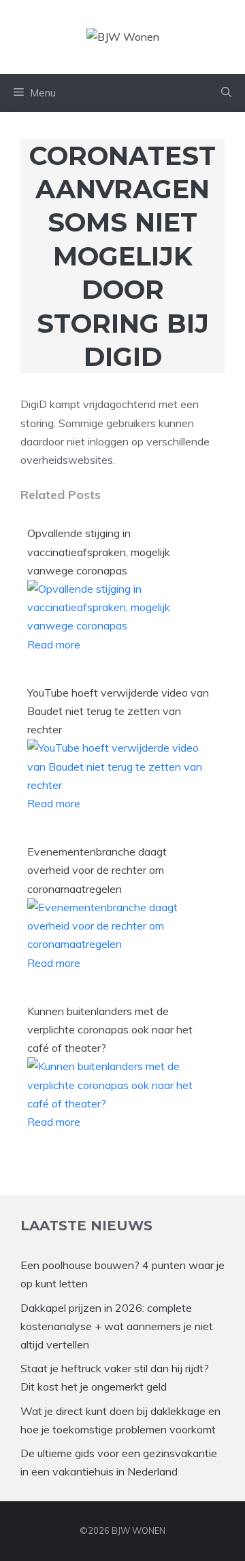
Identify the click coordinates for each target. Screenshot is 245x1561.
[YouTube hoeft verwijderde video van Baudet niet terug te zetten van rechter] (119, 785)
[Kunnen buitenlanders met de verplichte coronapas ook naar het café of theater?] (119, 1103)
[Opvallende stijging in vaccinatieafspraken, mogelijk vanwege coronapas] (119, 625)
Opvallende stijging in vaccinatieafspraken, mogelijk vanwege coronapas (98, 551)
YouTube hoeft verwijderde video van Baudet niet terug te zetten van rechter (118, 711)
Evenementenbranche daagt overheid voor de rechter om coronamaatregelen (97, 870)
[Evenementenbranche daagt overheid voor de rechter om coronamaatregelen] (119, 944)
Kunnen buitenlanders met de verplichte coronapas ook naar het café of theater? (110, 1029)
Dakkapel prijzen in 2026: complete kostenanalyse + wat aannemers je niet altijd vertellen (116, 1326)
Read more (53, 644)
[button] (226, 93)
